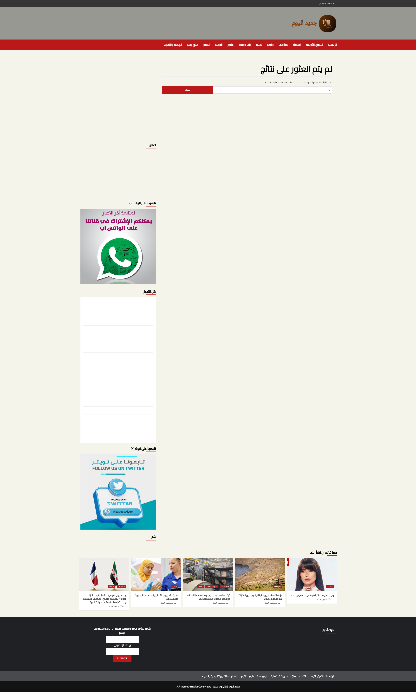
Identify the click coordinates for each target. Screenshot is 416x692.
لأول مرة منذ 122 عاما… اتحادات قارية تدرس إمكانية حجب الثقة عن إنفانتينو (120, 420)
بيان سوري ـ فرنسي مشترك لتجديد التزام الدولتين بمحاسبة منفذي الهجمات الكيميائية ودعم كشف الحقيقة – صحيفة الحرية (121, 338)
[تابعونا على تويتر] (118, 246)
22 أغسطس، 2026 (324, 599)
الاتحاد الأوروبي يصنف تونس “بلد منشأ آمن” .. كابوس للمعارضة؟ (121, 410)
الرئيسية (332, 44)
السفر (206, 44)
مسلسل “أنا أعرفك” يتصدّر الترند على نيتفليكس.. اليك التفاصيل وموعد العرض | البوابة (119, 369)
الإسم (122, 633)
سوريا (123, 586)
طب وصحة (245, 44)
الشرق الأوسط (314, 44)
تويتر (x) (322, 3)
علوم (231, 44)
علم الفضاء (213, 586)
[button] (81, 44)
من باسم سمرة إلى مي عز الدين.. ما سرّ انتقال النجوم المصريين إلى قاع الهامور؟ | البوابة (119, 358)
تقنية (259, 44)
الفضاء (226, 586)
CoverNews (204, 686)
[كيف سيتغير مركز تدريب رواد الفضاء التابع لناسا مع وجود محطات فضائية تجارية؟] (208, 574)
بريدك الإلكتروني (122, 645)
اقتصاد (297, 44)
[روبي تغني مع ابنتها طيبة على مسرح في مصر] (312, 574)
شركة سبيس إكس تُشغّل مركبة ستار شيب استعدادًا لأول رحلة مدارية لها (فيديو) (118, 400)
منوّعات (283, 44)
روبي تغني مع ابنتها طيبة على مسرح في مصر (131, 302)
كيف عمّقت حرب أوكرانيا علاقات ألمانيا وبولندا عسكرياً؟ (126, 348)
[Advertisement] (118, 116)
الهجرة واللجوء (173, 44)
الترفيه (219, 44)
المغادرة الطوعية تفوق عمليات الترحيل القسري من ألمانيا (125, 437)
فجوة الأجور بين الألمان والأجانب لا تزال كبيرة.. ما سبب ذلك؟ (124, 329)
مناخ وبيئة (192, 44)
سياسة (111, 586)
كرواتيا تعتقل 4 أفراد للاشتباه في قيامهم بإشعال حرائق (126, 391)
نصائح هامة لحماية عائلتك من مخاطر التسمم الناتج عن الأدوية (123, 429)
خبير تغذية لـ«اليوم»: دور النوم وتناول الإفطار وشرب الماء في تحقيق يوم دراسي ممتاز (118, 381)
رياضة (270, 44)
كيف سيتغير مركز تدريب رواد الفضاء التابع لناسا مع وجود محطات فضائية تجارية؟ (118, 319)
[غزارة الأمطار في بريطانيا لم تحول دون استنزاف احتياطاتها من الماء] (260, 574)
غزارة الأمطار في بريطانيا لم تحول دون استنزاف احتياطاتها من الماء (121, 309)
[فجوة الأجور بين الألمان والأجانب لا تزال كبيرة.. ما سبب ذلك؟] (156, 574)
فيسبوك (331, 3)
